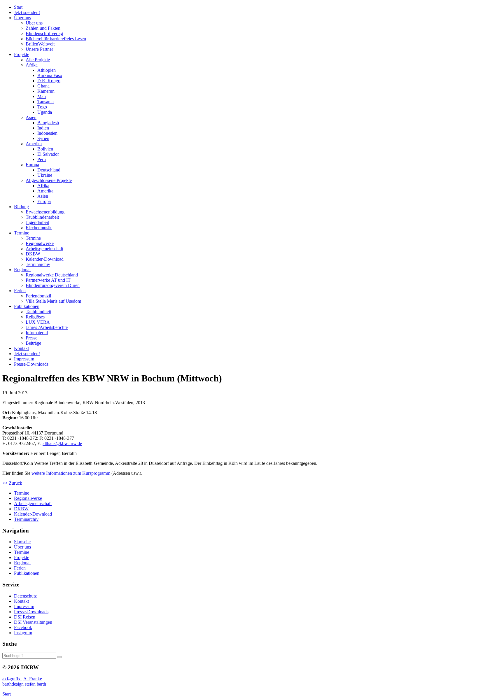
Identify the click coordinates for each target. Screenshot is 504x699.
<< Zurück (12, 483)
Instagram (23, 632)
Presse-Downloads (31, 611)
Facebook (23, 627)
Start (6, 693)
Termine (21, 552)
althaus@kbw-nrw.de (62, 443)
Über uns (22, 546)
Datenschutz (25, 595)
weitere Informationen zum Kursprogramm (71, 473)
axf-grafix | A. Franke (22, 678)
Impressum (24, 606)
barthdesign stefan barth (24, 684)
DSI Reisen (24, 616)
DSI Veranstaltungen (33, 622)
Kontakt (21, 601)
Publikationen (26, 573)
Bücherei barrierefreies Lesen (56, 38)
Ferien (20, 567)
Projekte (21, 557)
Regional (22, 562)
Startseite (22, 541)
